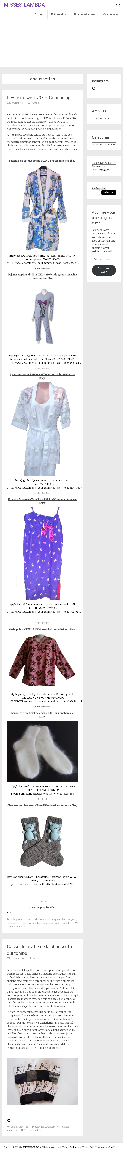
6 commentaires (32, 1130)
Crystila (35, 103)
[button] (43, 208)
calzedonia (40, 1126)
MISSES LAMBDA (24, 5)
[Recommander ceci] (9, 913)
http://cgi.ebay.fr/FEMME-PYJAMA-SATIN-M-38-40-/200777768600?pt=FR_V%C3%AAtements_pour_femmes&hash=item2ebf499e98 (44, 484)
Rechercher (99, 188)
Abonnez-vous (104, 270)
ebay (54, 919)
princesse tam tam (32, 923)
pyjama (46, 923)
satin (68, 923)
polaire (17, 923)
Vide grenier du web (21, 919)
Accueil (39, 14)
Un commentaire (16, 926)
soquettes (12, 1130)
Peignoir (72, 919)
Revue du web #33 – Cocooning (39, 97)
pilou (9, 923)
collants (64, 1126)
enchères (62, 919)
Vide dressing (111, 14)
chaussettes (44, 919)
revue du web (58, 923)
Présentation (59, 14)
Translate (103, 169)
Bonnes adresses (84, 14)
